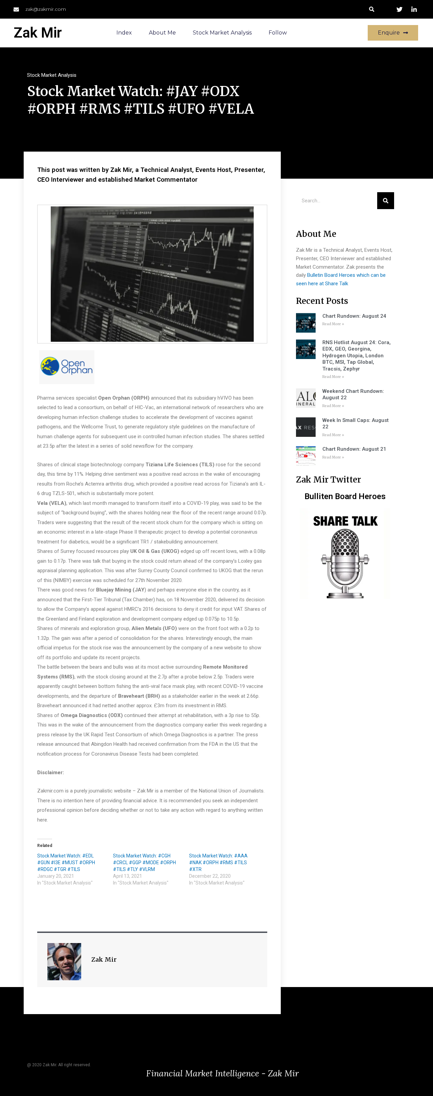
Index (124, 32)
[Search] (385, 200)
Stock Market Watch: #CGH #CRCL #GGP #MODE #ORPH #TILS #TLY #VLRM (144, 862)
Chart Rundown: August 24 (354, 316)
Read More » (333, 324)
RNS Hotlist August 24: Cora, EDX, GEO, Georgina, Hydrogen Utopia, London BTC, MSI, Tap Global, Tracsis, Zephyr (356, 355)
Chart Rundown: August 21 (354, 449)
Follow (278, 32)
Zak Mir (38, 32)
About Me (162, 32)
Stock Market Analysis (222, 32)
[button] (371, 9)
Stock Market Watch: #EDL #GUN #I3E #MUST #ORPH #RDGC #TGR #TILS (66, 862)
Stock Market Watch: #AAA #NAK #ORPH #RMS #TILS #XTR (218, 862)
